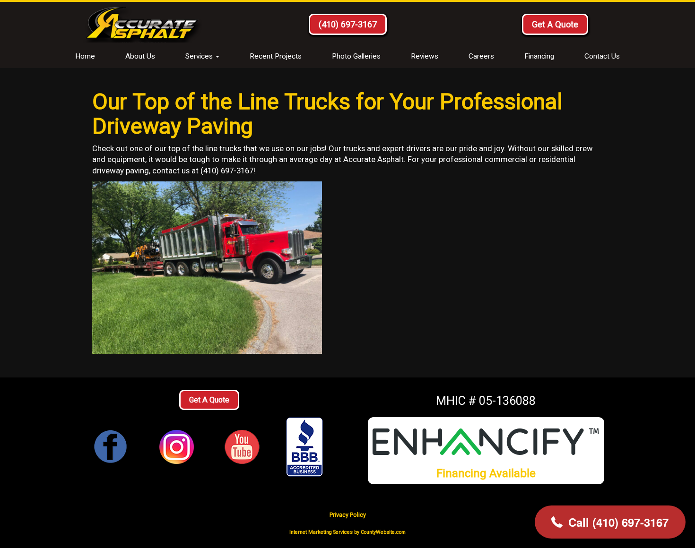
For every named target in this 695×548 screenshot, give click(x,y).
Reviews (424, 56)
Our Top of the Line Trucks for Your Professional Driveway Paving (327, 113)
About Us (140, 56)
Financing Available (486, 473)
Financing (539, 56)
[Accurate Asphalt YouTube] (242, 446)
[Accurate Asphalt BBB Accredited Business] (307, 447)
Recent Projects (276, 56)
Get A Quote (555, 24)
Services (200, 56)
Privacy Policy (348, 514)
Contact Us (602, 56)
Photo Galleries (356, 56)
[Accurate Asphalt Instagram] (177, 446)
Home (85, 56)
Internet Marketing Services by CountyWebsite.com (347, 532)
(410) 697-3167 (348, 24)
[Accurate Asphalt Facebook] (110, 446)
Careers (481, 56)
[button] (610, 522)
